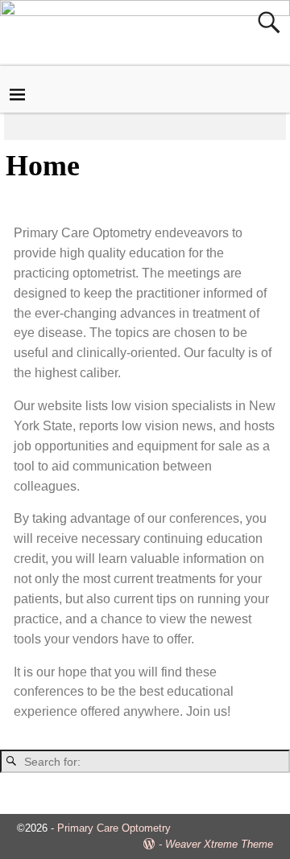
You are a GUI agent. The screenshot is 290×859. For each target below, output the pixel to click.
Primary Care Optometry (114, 828)
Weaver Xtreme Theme (219, 844)
